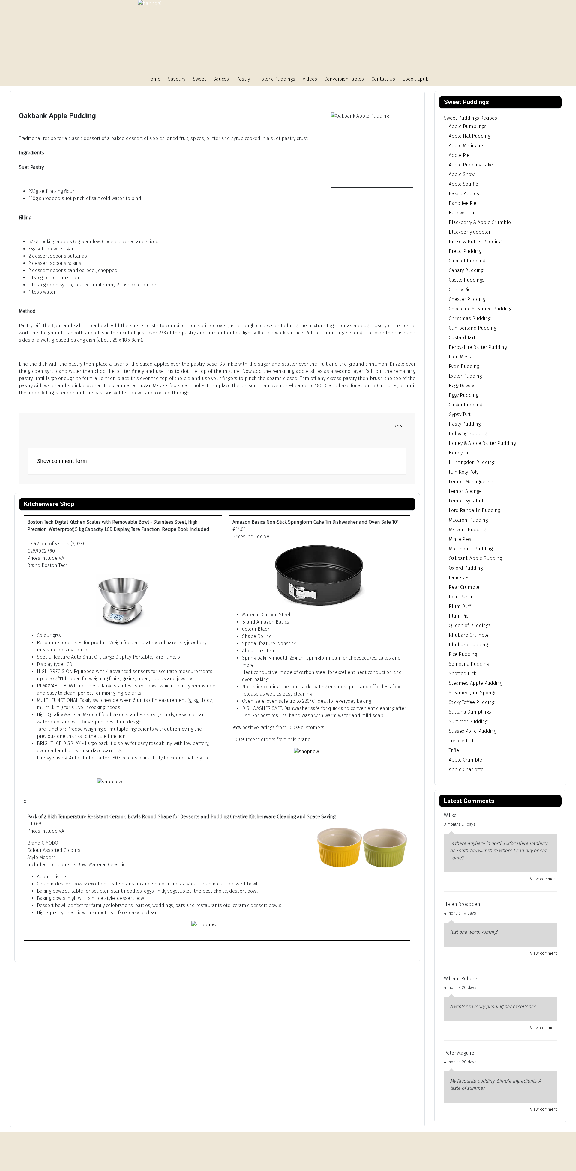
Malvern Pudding (467, 529)
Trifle (454, 750)
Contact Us (383, 79)
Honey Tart (460, 453)
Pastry (243, 79)
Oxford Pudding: (466, 568)
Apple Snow (462, 174)
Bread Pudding (465, 251)
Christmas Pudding (469, 318)
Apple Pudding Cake (471, 165)
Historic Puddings (276, 79)
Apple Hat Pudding (469, 136)
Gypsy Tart (460, 414)
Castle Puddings (466, 280)
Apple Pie (459, 155)
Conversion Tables (344, 79)
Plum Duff (460, 606)
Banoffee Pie (462, 203)
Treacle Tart (461, 741)
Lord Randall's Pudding (474, 510)
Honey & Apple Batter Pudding (482, 443)
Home (153, 79)
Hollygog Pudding (468, 433)
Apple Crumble (465, 760)
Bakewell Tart (463, 213)
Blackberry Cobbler (469, 232)
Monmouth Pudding (471, 549)
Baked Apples (464, 193)
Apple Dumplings (468, 126)
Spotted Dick (462, 673)
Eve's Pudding (464, 366)
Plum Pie (459, 616)
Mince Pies (460, 539)
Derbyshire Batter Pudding (478, 347)
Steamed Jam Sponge (472, 693)
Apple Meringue (466, 145)
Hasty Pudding (465, 424)
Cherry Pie (460, 289)
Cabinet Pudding (467, 261)
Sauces (221, 79)
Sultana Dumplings (470, 712)
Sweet (199, 79)
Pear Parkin (461, 597)
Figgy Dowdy (461, 385)
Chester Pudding (467, 299)
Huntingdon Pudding (471, 462)
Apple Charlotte (466, 769)
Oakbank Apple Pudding (475, 558)
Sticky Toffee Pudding (471, 702)
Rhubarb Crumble (469, 635)
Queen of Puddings (470, 625)
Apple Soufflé (463, 184)
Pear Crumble (464, 587)
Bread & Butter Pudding (475, 241)
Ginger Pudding (465, 405)
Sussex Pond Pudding (472, 731)
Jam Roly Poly (463, 472)
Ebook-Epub (416, 79)
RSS (397, 426)
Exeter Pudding (465, 376)
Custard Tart (462, 337)
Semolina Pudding (469, 664)
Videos (310, 79)
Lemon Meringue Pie (471, 481)
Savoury (176, 79)
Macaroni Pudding (468, 520)
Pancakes (459, 577)
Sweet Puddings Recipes (470, 118)
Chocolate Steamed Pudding (480, 309)
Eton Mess (460, 357)
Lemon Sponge (465, 491)
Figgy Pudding (463, 395)
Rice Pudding (463, 654)
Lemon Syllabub (467, 501)
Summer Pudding (468, 721)
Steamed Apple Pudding (475, 683)
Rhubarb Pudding (468, 645)
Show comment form (62, 461)
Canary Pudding (466, 270)
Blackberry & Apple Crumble (480, 222)
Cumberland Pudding (472, 328)
